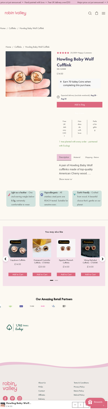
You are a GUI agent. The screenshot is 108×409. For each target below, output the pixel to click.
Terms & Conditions (81, 382)
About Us (42, 382)
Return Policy (79, 391)
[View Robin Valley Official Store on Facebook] (5, 398)
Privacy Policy (79, 386)
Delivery (41, 399)
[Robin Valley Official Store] (15, 13)
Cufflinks (12, 28)
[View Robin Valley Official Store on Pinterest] (12, 398)
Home (2, 28)
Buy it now (79, 113)
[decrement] (75, 404)
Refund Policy (79, 395)
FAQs (40, 386)
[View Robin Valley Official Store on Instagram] (19, 398)
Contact (41, 391)
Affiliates (41, 395)
